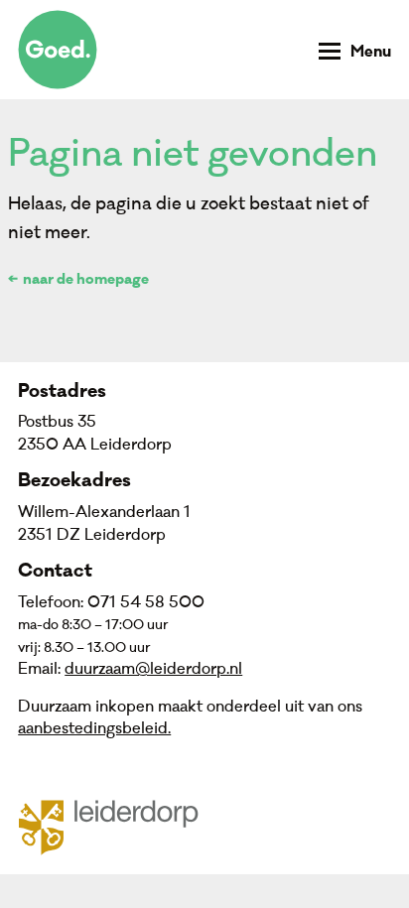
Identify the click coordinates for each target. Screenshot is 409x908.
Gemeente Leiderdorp (120, 825)
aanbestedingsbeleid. (94, 728)
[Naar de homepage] (57, 49)
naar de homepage (86, 281)
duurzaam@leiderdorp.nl (153, 669)
